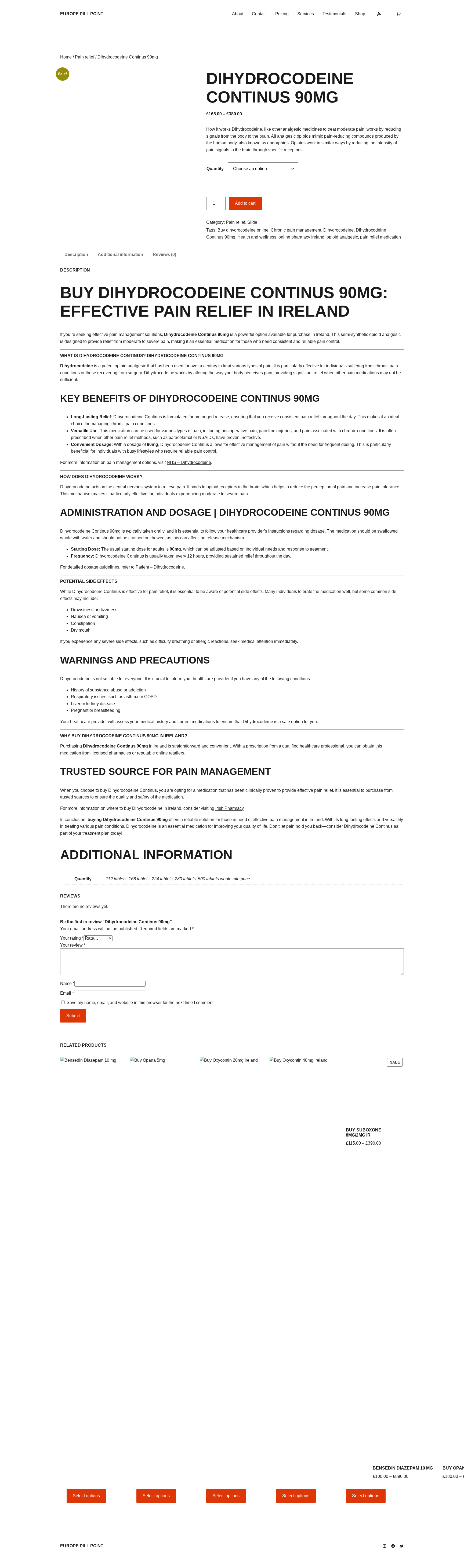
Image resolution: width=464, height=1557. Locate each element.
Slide (252, 222)
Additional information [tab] (120, 254)
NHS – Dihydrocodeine (189, 462)
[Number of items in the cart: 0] (398, 14)
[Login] (379, 14)
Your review (72, 945)
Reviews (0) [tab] (164, 254)
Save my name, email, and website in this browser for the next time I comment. (141, 1002)
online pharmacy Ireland (301, 237)
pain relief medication (380, 237)
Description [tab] (76, 254)
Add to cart (245, 203)
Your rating (72, 938)
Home (66, 57)
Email (67, 993)
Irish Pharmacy (229, 808)
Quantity (215, 168)
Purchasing (71, 746)
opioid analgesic (342, 237)
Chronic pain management (296, 230)
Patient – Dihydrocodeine (160, 567)
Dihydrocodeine (338, 230)
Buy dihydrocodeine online (243, 230)
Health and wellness (256, 237)
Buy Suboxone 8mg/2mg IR (363, 1132)
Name (67, 983)
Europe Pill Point (81, 14)
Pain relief (84, 57)
